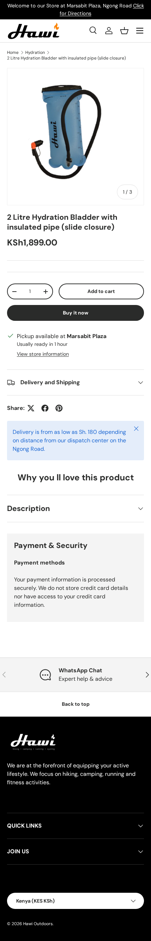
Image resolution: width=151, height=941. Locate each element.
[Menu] (139, 30)
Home (13, 52)
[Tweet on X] (31, 408)
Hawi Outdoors (38, 924)
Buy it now (75, 313)
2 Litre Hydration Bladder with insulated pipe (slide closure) (66, 58)
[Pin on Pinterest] (59, 408)
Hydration (35, 52)
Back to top (76, 704)
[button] (124, 30)
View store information (43, 354)
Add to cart (101, 291)
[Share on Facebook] (45, 408)
